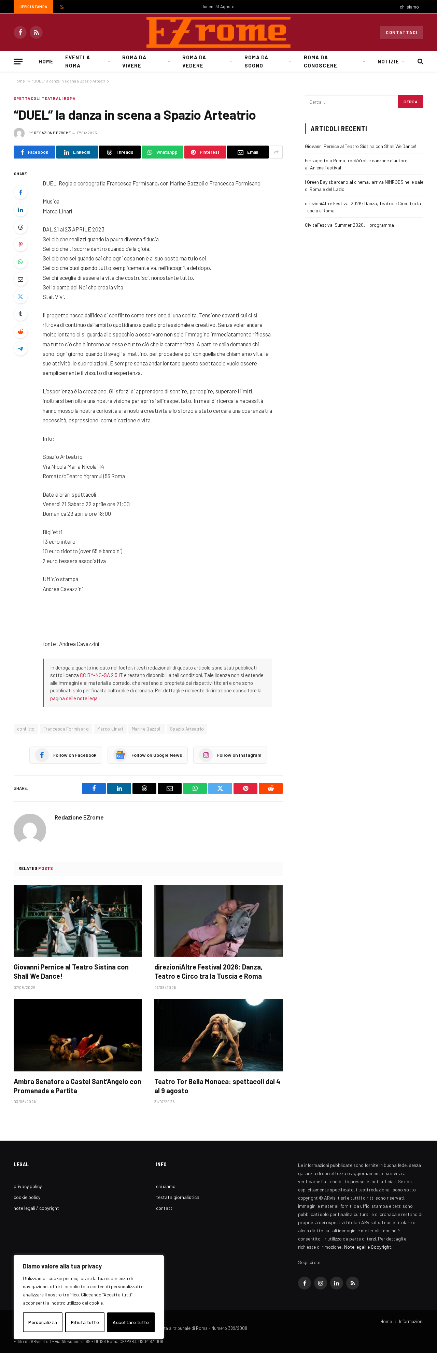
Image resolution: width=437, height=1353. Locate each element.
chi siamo (409, 7)
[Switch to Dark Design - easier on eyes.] (61, 6)
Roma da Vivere (134, 61)
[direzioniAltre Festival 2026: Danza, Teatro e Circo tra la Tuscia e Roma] (218, 921)
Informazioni (411, 1321)
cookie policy (27, 1197)
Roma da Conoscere (320, 61)
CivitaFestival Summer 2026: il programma (349, 225)
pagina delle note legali (75, 698)
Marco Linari (110, 729)
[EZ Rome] (218, 32)
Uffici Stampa (33, 6)
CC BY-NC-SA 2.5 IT (101, 675)
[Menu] (18, 61)
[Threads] (20, 227)
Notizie (388, 61)
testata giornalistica (177, 1197)
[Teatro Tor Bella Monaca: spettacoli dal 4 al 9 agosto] (218, 1035)
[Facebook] (20, 192)
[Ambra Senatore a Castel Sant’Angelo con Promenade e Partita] (78, 1035)
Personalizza (42, 1322)
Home (46, 61)
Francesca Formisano (66, 729)
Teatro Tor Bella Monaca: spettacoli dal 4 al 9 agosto (217, 1086)
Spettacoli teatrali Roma (44, 98)
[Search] (419, 61)
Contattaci (402, 32)
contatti (164, 1208)
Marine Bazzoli (146, 729)
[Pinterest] (20, 244)
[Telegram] (20, 349)
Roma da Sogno (256, 61)
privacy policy (28, 1186)
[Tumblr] (20, 314)
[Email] (20, 279)
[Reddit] (20, 331)
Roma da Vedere (194, 61)
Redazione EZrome (52, 133)
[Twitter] (20, 296)
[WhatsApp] (20, 262)
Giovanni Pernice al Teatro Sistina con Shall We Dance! (71, 971)
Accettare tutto (131, 1322)
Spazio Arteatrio (187, 729)
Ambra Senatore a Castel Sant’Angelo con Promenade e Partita (77, 1086)
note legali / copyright (36, 1208)
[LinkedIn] (20, 209)
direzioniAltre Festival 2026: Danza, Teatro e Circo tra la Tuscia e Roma (208, 971)
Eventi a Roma (77, 61)
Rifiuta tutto (85, 1322)
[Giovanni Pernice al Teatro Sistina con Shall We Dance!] (78, 921)
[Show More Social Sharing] (276, 152)
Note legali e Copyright (367, 1247)
